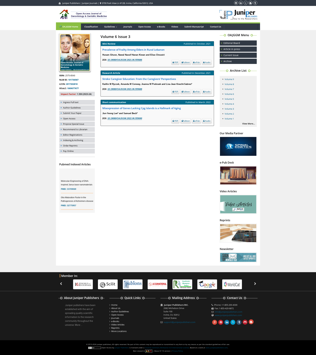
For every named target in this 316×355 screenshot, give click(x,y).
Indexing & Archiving (73, 140)
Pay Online (68, 151)
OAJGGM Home (70, 26)
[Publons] (133, 284)
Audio (207, 62)
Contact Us (215, 26)
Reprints (115, 327)
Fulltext (186, 62)
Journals (127, 26)
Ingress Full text (71, 102)
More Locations (119, 331)
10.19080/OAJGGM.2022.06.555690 (124, 118)
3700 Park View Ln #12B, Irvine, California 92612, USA (127, 3)
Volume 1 (229, 118)
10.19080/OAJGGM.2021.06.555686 (124, 60)
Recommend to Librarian (75, 129)
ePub (197, 62)
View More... (248, 123)
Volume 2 (229, 113)
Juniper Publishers (71, 3)
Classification (91, 26)
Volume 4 (229, 103)
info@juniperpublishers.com (228, 311)
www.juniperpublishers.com (228, 315)
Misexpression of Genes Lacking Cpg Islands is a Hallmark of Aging (141, 108)
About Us (115, 308)
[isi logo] (157, 284)
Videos (174, 26)
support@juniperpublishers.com (179, 322)
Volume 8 (229, 84)
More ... (78, 325)
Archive (228, 61)
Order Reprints (70, 145)
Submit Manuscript (194, 26)
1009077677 (73, 88)
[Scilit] (108, 284)
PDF (176, 62)
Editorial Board (232, 43)
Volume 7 (229, 89)
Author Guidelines (72, 107)
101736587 (73, 79)
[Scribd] (232, 284)
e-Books (161, 26)
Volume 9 (229, 79)
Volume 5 (229, 98)
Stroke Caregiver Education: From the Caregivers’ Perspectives (139, 79)
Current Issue (231, 55)
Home (114, 304)
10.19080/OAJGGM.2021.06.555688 (124, 89)
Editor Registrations (72, 134)
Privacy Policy (177, 351)
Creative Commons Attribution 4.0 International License (167, 347)
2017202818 (72, 84)
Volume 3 (229, 108)
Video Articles (117, 324)
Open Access (144, 26)
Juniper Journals (89, 3)
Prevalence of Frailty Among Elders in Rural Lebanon (133, 49)
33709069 (71, 186)
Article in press (232, 49)
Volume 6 (229, 94)
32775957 (71, 202)
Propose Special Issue (73, 123)
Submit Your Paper (72, 113)
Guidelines (111, 26)
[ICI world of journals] (83, 284)
